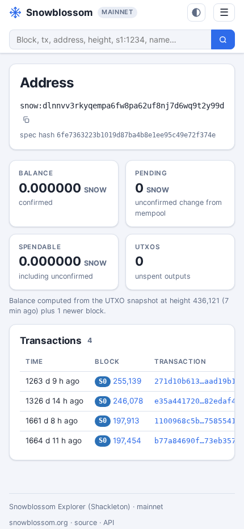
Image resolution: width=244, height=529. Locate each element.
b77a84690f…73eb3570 (197, 440)
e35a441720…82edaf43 (197, 401)
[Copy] (26, 121)
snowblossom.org (38, 522)
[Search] (223, 39)
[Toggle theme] (196, 12)
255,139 (127, 380)
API (108, 522)
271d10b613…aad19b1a (197, 381)
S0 (103, 381)
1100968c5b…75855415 (197, 421)
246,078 (128, 400)
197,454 (127, 440)
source (85, 522)
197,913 (126, 420)
